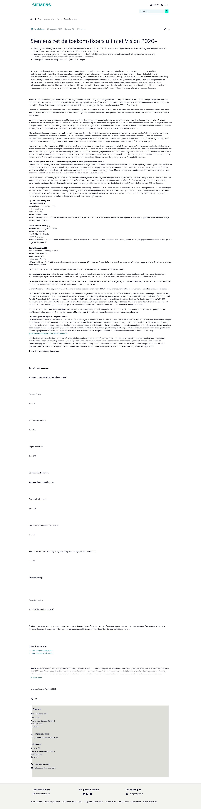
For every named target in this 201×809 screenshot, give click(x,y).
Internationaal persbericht (42, 650)
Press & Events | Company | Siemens (45, 802)
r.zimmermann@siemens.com (46, 737)
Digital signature (150, 802)
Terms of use (136, 802)
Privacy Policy (110, 802)
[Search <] (166, 11)
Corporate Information (93, 802)
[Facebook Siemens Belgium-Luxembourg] (87, 793)
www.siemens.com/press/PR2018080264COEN (48, 333)
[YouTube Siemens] (91, 793)
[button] (154, 5)
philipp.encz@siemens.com (45, 768)
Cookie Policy (123, 802)
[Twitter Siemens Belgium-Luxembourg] (80, 793)
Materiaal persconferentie (42, 653)
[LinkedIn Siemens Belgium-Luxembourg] (84, 793)
